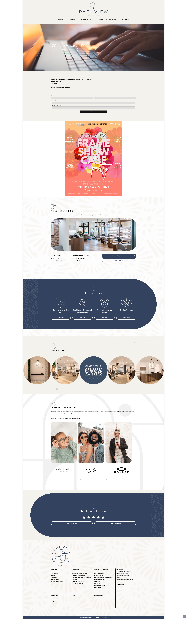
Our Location (112, 19)
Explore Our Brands (93, 481)
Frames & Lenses (56, 599)
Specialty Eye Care (86, 19)
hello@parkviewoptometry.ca (84, 261)
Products (100, 19)
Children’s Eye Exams (78, 575)
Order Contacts (55, 603)
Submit (93, 111)
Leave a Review (72, 523)
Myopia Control (98, 575)
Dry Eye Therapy (99, 573)
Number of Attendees (57, 105)
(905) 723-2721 (80, 258)
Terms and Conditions (57, 581)
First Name (54, 95)
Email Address (55, 100)
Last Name (97, 95)
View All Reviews (115, 523)
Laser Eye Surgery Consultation (103, 577)
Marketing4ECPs (90, 617)
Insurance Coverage (78, 583)
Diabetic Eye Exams (78, 581)
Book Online (125, 19)
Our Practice (54, 573)
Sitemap (53, 575)
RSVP (64, 49)
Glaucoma (97, 581)
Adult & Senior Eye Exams (79, 573)
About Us (60, 19)
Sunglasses (54, 601)
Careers (75, 595)
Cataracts (97, 583)
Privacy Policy (55, 579)
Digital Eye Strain (99, 579)
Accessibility (54, 577)
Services (72, 19)
